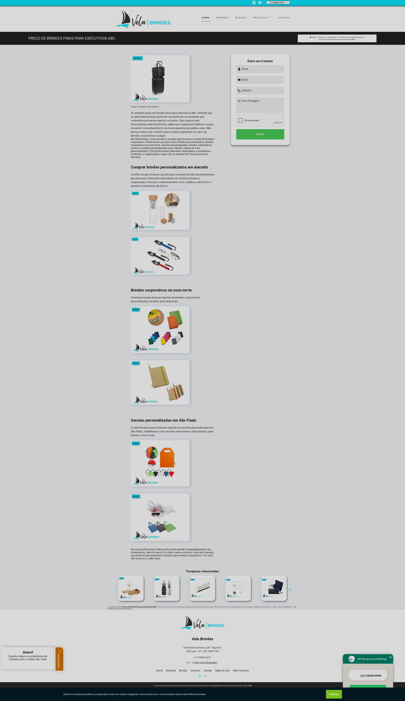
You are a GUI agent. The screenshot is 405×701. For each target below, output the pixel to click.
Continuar (334, 694)
